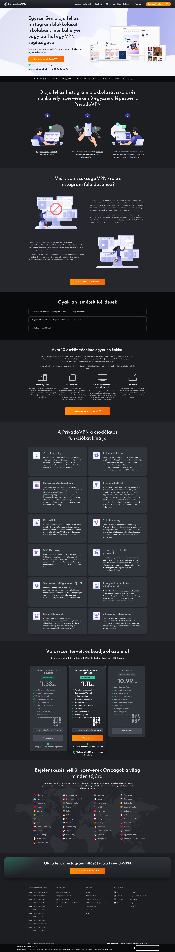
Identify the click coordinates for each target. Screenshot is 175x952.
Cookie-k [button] (59, 906)
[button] (49, 730)
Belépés (126, 4)
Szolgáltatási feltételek (63, 895)
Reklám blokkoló (113, 453)
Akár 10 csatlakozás (92, 79)
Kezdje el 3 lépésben (42, 79)
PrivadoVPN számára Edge (36, 920)
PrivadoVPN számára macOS (37, 899)
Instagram (120, 899)
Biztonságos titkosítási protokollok (116, 552)
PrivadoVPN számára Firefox (37, 923)
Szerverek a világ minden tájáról (62, 583)
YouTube (119, 902)
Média (88, 913)
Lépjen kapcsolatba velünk (138, 895)
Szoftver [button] (98, 4)
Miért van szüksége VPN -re (63, 79)
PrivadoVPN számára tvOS (36, 913)
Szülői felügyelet (53, 614)
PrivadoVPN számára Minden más (39, 930)
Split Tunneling (111, 520)
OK (147, 948)
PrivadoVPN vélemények (94, 899)
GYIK (79, 79)
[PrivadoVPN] (15, 4)
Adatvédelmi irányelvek (63, 892)
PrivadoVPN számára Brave (37, 927)
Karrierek (89, 909)
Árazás (78, 4)
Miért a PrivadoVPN (111, 79)
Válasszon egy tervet (130, 79)
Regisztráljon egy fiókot (46, 152)
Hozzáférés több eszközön (58, 483)
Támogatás (110, 4)
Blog (119, 4)
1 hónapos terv (126, 701)
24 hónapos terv (87, 708)
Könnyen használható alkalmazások (116, 585)
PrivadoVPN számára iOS (36, 902)
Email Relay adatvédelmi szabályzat (67, 902)
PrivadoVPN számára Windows (38, 892)
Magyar (137, 4)
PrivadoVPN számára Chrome (37, 916)
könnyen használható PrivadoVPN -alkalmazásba (89, 154)
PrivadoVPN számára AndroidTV (38, 909)
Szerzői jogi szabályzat (63, 899)
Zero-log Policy (52, 453)
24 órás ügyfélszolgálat (117, 614)
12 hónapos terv (48, 708)
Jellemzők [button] (87, 4)
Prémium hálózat (113, 483)
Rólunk (88, 892)
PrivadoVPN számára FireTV (37, 906)
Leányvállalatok (91, 906)
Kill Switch (49, 520)
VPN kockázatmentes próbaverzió (96, 902)
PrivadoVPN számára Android (37, 895)
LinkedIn (119, 895)
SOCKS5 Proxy (52, 550)
